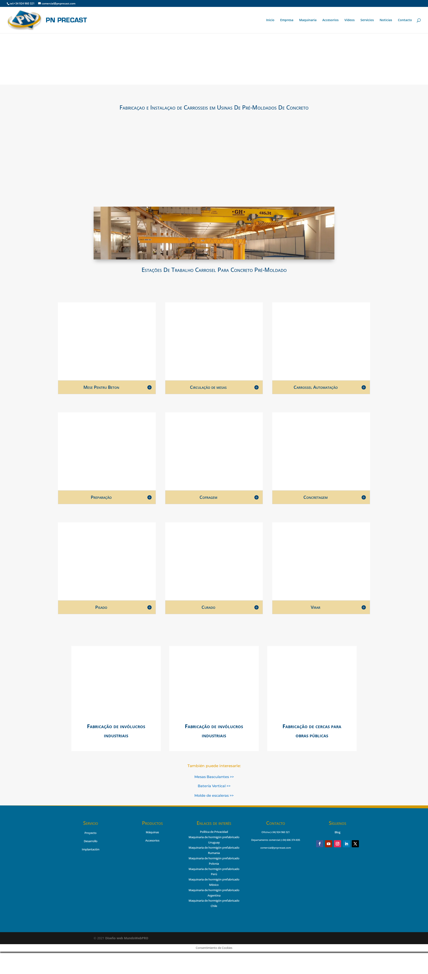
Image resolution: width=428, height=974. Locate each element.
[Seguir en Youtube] (328, 843)
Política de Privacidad (214, 832)
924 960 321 (283, 832)
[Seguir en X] (355, 843)
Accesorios (330, 20)
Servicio (90, 822)
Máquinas (152, 832)
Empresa (286, 20)
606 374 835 (293, 840)
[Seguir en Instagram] (337, 843)
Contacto (405, 20)
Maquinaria (308, 20)
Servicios (367, 20)
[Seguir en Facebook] (319, 843)
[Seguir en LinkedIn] (346, 843)
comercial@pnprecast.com (275, 847)
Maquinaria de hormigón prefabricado (214, 848)
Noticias (386, 20)
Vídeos (349, 20)
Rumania (214, 853)
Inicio (270, 20)
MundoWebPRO (126, 938)
